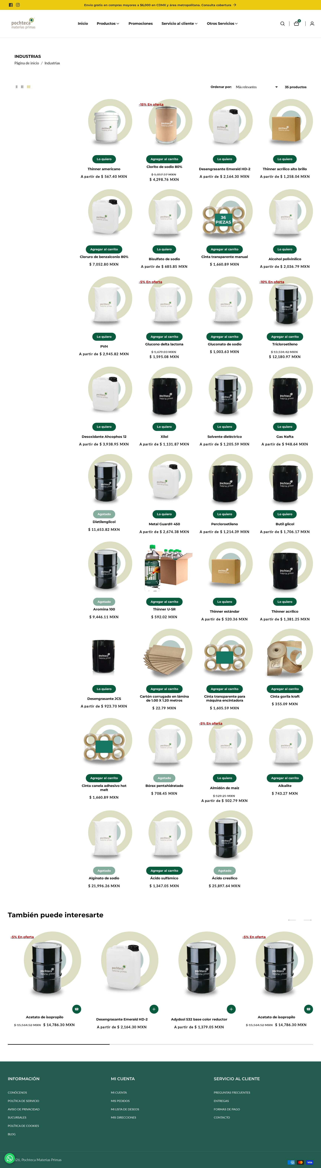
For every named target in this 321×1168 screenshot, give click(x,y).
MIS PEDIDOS (120, 1101)
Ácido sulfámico (164, 878)
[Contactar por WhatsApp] (9, 1158)
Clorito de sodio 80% (164, 167)
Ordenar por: (221, 87)
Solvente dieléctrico (224, 437)
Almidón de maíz (224, 788)
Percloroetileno (224, 524)
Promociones (141, 23)
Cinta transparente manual (224, 257)
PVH (104, 347)
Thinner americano (104, 169)
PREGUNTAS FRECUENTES (232, 1092)
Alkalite (284, 786)
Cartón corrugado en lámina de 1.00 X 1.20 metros (164, 699)
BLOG (12, 1134)
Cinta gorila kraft (285, 697)
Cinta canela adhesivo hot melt (104, 788)
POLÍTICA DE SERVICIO (23, 1101)
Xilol (164, 437)
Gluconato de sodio (224, 344)
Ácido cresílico (224, 878)
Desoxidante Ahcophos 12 (104, 437)
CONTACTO (222, 1117)
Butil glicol (285, 524)
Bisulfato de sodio (164, 259)
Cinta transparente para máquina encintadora (224, 699)
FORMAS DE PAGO (227, 1109)
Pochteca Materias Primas (41, 1159)
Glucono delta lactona (164, 344)
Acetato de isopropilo (44, 1017)
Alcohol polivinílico (285, 259)
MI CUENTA (119, 1092)
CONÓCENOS (17, 1092)
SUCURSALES (17, 1117)
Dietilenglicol (104, 522)
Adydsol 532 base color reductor (199, 1019)
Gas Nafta (285, 437)
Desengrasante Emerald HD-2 (224, 169)
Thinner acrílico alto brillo (285, 169)
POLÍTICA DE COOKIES (23, 1125)
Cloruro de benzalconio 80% (104, 257)
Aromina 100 (104, 609)
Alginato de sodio (104, 878)
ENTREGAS (221, 1101)
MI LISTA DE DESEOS (125, 1109)
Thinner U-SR (164, 609)
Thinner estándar (224, 612)
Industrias (52, 63)
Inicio (83, 23)
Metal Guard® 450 (164, 524)
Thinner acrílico (285, 612)
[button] (106, 23)
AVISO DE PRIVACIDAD (24, 1109)
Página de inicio (26, 63)
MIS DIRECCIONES (123, 1117)
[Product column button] (16, 87)
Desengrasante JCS (104, 699)
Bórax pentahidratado (164, 786)
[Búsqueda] (282, 23)
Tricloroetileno (285, 344)
